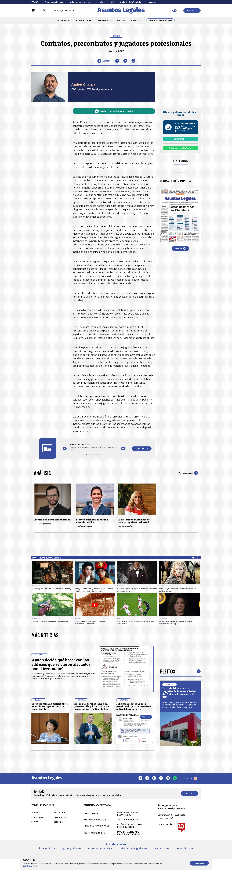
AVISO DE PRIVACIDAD (127, 820)
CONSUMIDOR (104, 20)
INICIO (34, 812)
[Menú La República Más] (33, 10)
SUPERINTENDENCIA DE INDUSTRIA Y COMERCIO (128, 833)
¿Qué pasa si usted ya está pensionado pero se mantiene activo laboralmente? (133, 706)
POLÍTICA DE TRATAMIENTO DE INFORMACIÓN (130, 825)
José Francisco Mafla (42, 524)
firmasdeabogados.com (135, 848)
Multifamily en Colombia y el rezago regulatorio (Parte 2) (134, 521)
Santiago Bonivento (84, 526)
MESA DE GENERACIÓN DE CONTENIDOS (127, 813)
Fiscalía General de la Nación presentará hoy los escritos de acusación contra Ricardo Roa (91, 706)
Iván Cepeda (152, 2)
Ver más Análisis (185, 473)
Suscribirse (192, 10)
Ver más (178, 248)
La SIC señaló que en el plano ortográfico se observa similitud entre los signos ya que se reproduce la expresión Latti (179, 704)
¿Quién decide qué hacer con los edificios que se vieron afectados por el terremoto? (60, 664)
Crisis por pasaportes (80, 2)
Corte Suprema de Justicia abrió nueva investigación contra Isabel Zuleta (49, 706)
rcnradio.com (185, 848)
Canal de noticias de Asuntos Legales (116, 111)
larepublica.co (47, 848)
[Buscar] (45, 10)
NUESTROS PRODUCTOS (95, 820)
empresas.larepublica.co (101, 848)
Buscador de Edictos (160, 20)
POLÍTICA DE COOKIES (94, 833)
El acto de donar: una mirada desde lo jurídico (92, 521)
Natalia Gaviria (125, 526)
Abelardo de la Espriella (130, 2)
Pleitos (167, 671)
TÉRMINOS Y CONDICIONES (96, 826)
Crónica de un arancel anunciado (52, 519)
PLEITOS (121, 20)
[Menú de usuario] (174, 10)
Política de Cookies (31, 866)
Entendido (199, 863)
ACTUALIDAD (63, 20)
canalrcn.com (163, 848)
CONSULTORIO (83, 20)
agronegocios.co (71, 848)
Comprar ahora (181, 139)
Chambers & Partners (54, 2)
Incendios (100, 2)
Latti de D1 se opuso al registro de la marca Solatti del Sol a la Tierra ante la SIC (179, 693)
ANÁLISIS (135, 20)
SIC (112, 2)
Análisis (42, 473)
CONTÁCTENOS (91, 813)
